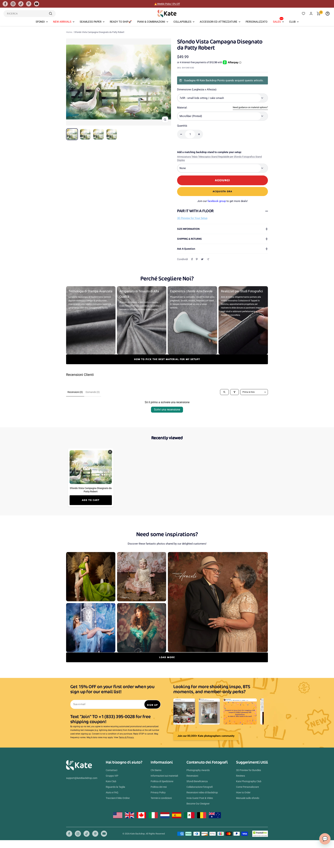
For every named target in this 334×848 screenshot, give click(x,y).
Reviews (240, 775)
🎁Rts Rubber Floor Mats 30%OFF (167, 3)
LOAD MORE (167, 657)
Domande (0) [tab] (93, 392)
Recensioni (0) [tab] (75, 392)
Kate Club (111, 781)
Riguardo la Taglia (115, 787)
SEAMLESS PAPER (90, 21)
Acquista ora (222, 191)
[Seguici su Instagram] (13, 3)
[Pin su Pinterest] (197, 259)
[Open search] (224, 392)
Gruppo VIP (112, 775)
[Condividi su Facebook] (192, 259)
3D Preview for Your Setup (192, 218)
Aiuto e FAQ (112, 792)
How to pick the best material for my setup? (167, 359)
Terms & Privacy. (126, 737)
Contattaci (111, 770)
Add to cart (91, 500)
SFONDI (40, 21)
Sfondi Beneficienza (197, 781)
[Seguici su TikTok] (20, 3)
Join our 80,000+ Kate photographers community (205, 735)
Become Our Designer (198, 803)
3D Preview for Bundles (248, 770)
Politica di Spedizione (162, 781)
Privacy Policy (158, 792)
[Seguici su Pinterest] (28, 3)
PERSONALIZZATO (256, 21)
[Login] (311, 13)
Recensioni (192, 775)
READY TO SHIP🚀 (121, 21)
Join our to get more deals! (222, 201)
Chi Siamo (156, 770)
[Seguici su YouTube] (36, 3)
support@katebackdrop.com (81, 778)
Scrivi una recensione (167, 409)
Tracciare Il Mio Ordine (118, 798)
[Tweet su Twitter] (202, 259)
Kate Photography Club (248, 781)
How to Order (243, 792)
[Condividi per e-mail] (208, 259)
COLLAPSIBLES (182, 21)
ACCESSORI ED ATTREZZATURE (218, 21)
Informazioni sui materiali (164, 775)
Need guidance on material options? (250, 107)
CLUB (292, 21)
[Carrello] (318, 13)
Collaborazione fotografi (199, 787)
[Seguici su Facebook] (5, 3)
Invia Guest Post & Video (199, 798)
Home (69, 32)
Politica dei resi (159, 787)
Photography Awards (198, 770)
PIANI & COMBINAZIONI (151, 21)
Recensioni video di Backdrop (202, 792)
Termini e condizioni (161, 798)
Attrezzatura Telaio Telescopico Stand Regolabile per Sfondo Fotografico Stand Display (219, 158)
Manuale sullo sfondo (247, 798)
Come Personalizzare (247, 787)
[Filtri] (234, 392)
